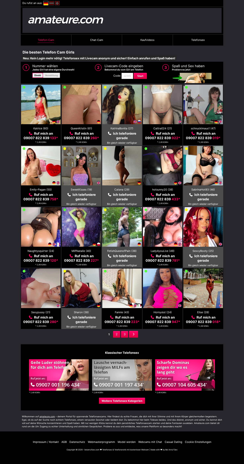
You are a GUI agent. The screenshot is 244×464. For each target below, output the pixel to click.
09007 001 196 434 (58, 384)
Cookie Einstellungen (198, 442)
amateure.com (47, 416)
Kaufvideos (147, 40)
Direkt (37, 75)
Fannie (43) (122, 312)
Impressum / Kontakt (46, 442)
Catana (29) (121, 189)
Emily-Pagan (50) (41, 189)
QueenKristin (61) (81, 128)
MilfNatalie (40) (81, 251)
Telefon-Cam (46, 40)
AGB (64, 442)
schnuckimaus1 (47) (203, 128)
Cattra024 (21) (162, 128)
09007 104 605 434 (184, 384)
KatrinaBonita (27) (122, 128)
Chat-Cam (96, 40)
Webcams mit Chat (150, 442)
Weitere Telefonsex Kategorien (122, 400)
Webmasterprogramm (101, 442)
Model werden (127, 442)
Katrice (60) (40, 128)
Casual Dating (173, 442)
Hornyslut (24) (163, 312)
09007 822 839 (41, 138)
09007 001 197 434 (121, 384)
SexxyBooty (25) (203, 251)
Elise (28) (203, 312)
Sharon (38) (81, 312)
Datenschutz (77, 442)
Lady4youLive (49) (162, 251)
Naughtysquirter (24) (41, 251)
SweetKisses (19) (81, 189)
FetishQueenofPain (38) (122, 251)
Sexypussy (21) (40, 312)
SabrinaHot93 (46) (203, 189)
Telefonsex (198, 40)
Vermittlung (51, 75)
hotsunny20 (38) (162, 189)
